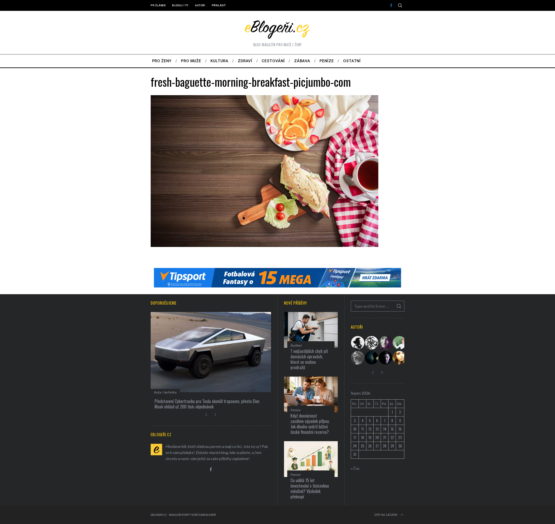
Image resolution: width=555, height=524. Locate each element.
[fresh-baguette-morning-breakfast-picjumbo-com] (264, 245)
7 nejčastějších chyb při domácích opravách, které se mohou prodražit (309, 359)
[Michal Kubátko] (386, 357)
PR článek (158, 5)
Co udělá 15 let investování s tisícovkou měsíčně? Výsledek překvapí (310, 488)
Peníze (295, 410)
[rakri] (358, 342)
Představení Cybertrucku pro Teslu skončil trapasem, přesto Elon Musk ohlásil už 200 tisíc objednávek (207, 404)
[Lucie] (386, 342)
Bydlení (296, 345)
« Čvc (355, 468)
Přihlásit (219, 5)
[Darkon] (372, 342)
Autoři (200, 5)
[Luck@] (399, 357)
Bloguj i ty (180, 5)
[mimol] (372, 357)
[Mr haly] (399, 342)
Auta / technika (165, 392)
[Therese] (358, 357)
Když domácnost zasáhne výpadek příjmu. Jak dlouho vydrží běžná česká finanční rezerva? (310, 423)
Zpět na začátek (385, 514)
